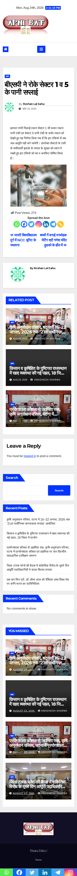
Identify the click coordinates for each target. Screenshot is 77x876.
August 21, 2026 (24, 793)
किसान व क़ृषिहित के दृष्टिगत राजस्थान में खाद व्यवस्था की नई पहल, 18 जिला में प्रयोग (38, 373)
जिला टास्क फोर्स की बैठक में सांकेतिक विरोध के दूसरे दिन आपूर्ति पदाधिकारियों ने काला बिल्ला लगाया (37, 786)
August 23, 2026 (24, 711)
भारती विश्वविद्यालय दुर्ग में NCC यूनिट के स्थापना (23, 240)
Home (38, 859)
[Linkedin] (46, 224)
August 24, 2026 (24, 669)
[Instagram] (38, 224)
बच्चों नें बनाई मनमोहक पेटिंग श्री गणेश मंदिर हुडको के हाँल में (53, 240)
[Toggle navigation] (41, 49)
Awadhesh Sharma (47, 338)
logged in (30, 456)
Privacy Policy (38, 850)
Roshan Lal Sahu (34, 104)
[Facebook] (24, 224)
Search (12, 478)
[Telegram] (53, 224)
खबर (7, 76)
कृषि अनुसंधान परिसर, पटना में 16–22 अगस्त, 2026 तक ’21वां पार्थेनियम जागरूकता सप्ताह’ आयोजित (38, 332)
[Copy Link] (60, 224)
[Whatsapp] (16, 224)
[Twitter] (31, 224)
